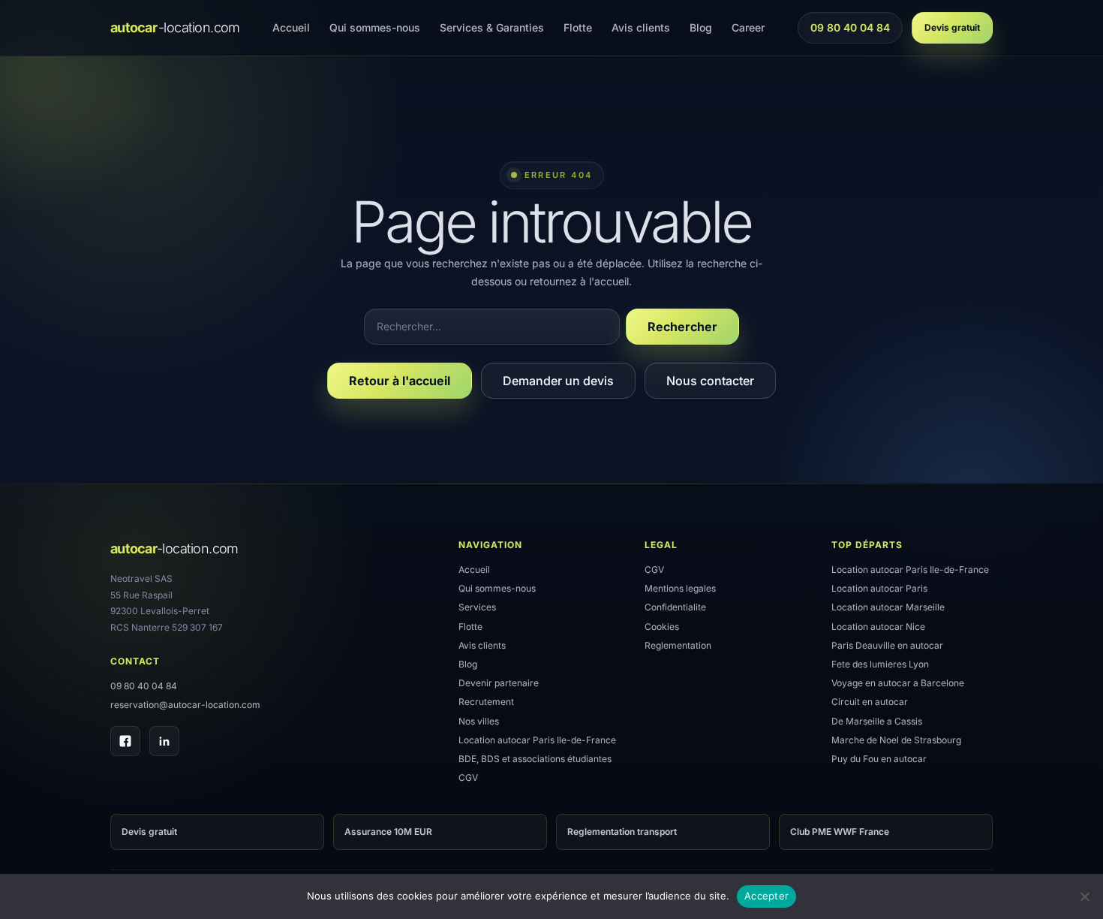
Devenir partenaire (498, 682)
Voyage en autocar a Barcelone (897, 682)
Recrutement (486, 701)
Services (477, 607)
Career (748, 27)
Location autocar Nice (878, 626)
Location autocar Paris (879, 588)
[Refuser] (1084, 896)
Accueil (291, 27)
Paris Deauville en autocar (887, 645)
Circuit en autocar (869, 701)
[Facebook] (125, 741)
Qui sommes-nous (374, 27)
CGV (468, 777)
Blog (701, 27)
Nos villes (478, 721)
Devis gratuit (952, 27)
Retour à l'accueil (399, 380)
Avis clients (641, 27)
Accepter (766, 896)
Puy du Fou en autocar (879, 758)
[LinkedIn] (164, 741)
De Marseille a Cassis (876, 721)
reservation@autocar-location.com (185, 704)
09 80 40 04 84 (850, 31)
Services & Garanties (492, 27)
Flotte (578, 27)
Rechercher (682, 326)
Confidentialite (675, 607)
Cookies (662, 626)
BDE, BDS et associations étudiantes (535, 758)
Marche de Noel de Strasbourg (896, 740)
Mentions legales (680, 588)
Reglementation (678, 645)
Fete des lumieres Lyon (880, 664)
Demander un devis (558, 380)
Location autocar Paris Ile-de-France (537, 740)
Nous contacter (710, 380)
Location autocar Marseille (888, 607)
